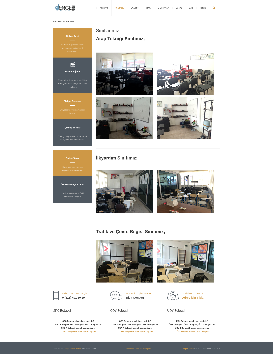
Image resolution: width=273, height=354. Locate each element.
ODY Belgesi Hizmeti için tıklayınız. (136, 331)
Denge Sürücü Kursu (72, 349)
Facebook (128, 349)
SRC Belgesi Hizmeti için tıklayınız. (79, 331)
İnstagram (145, 349)
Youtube (137, 349)
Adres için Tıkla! (193, 297)
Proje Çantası (188, 349)
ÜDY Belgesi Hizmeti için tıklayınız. (193, 331)
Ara (213, 8)
